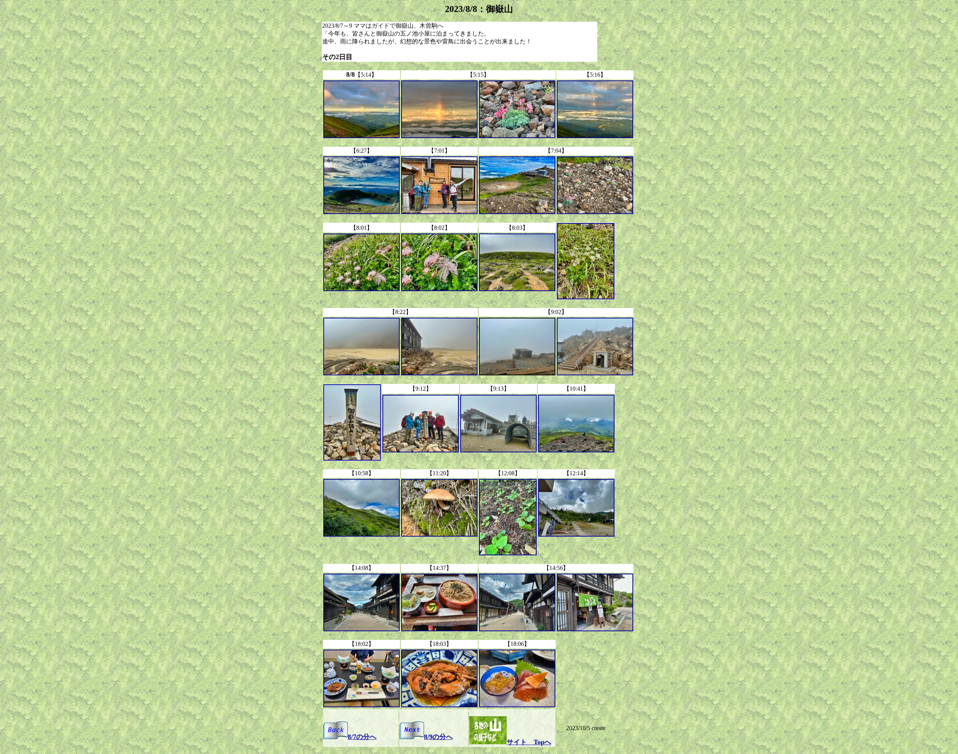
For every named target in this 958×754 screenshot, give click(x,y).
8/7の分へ (362, 737)
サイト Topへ (529, 742)
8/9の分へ (438, 737)
